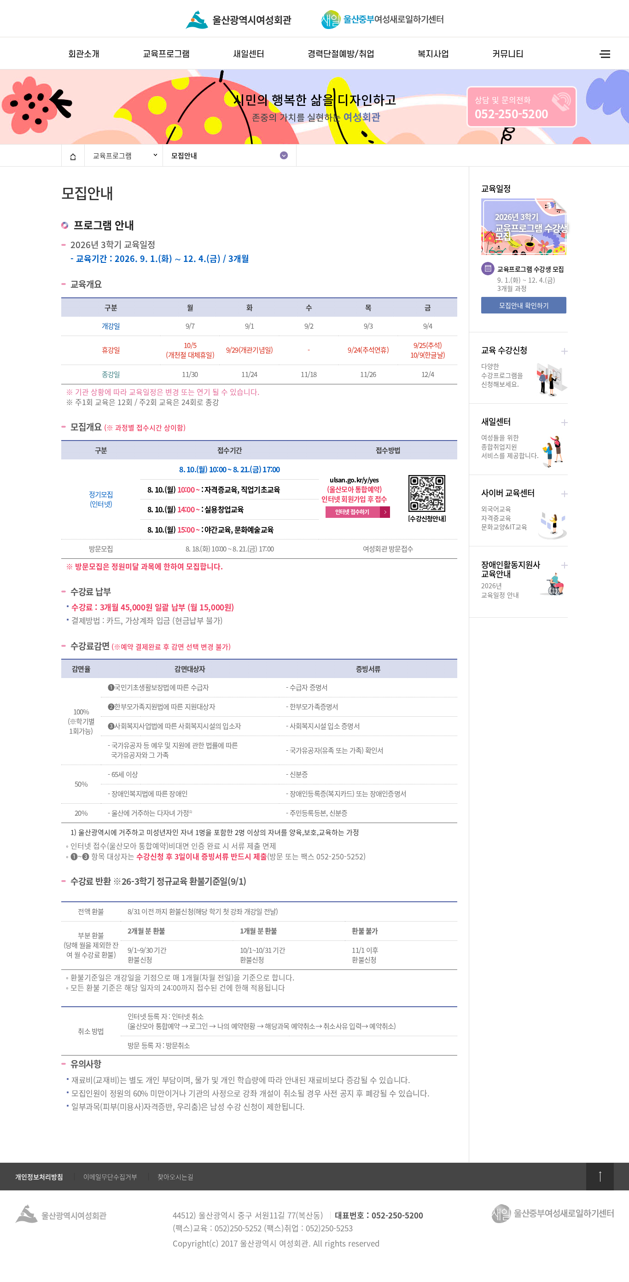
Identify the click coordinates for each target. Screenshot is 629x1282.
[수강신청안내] (427, 518)
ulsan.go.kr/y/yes (354, 479)
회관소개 (83, 54)
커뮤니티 (508, 54)
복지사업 (433, 54)
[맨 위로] (600, 1176)
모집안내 (184, 156)
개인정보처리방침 (39, 1176)
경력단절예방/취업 (341, 54)
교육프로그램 (166, 54)
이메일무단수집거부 (110, 1176)
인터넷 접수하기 (352, 512)
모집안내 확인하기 (524, 305)
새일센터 (248, 54)
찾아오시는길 (175, 1176)
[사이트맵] (604, 53)
